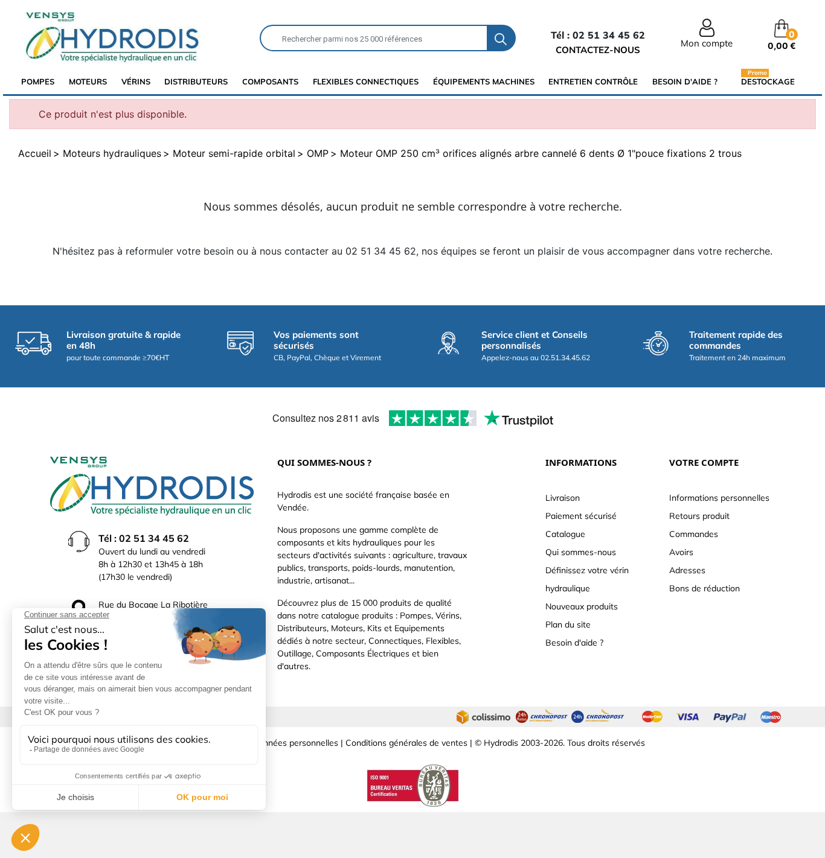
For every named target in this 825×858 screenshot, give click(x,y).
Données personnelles (295, 742)
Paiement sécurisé (581, 515)
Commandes (693, 534)
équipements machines (483, 81)
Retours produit (699, 515)
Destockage (768, 81)
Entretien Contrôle (593, 81)
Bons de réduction (704, 588)
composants (270, 81)
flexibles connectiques (366, 81)
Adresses (687, 570)
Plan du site (568, 624)
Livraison (562, 497)
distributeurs (196, 81)
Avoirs (681, 552)
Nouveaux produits (581, 606)
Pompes (37, 81)
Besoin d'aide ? (684, 81)
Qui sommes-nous (580, 552)
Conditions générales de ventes (406, 742)
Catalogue (565, 534)
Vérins (135, 81)
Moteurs (88, 81)
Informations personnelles (719, 497)
